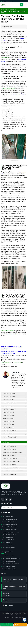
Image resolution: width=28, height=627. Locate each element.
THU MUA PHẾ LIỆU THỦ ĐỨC (10, 455)
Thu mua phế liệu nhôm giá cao (10, 519)
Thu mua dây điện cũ (8, 418)
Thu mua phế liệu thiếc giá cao (9, 529)
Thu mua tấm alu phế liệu (10, 437)
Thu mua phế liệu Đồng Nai (8, 561)
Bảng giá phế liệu (9, 617)
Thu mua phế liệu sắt (8, 399)
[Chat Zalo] (24, 620)
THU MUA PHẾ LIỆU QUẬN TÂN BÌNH (11, 461)
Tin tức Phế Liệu (12, 9)
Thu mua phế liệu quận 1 (9, 464)
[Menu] (25, 4)
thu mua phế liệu (5, 57)
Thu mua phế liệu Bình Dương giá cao (13, 471)
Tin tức (16, 617)
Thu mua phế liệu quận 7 (9, 449)
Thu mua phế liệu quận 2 (9, 474)
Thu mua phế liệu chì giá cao (9, 534)
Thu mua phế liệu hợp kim (9, 403)
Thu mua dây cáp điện (7, 537)
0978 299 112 (5, 362)
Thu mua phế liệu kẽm (8, 424)
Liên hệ (21, 617)
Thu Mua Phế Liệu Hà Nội (8, 556)
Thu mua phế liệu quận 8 (9, 446)
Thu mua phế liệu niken (9, 415)
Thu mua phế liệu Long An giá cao (12, 468)
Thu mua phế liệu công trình (9, 545)
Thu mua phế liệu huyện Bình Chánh (12, 452)
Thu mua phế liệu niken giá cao (9, 524)
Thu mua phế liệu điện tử (9, 431)
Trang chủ (4, 9)
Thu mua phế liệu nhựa (9, 434)
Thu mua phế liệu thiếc (9, 409)
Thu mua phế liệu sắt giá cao (9, 521)
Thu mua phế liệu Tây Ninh (8, 566)
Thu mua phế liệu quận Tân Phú (11, 458)
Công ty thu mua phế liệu (7, 330)
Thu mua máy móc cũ (8, 427)
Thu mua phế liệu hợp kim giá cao (10, 532)
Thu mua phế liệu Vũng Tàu (9, 569)
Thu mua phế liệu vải (8, 421)
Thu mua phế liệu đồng (9, 396)
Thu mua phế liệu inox (9, 406)
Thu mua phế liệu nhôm (9, 393)
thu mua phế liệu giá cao (8, 88)
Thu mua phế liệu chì (8, 412)
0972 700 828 (18, 362)
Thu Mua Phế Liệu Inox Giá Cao (10, 527)
